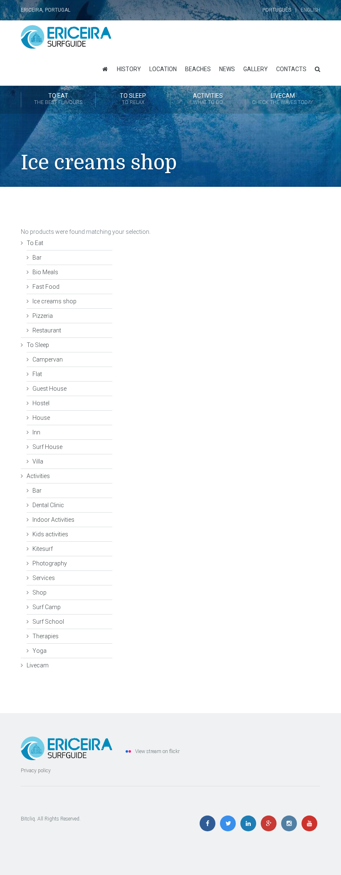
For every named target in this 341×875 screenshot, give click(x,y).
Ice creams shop (54, 301)
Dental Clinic (48, 505)
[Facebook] (209, 824)
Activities (208, 98)
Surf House (47, 447)
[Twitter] (230, 824)
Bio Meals (45, 272)
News (227, 69)
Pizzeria (42, 315)
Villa (37, 461)
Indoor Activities (53, 519)
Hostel (40, 403)
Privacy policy (36, 770)
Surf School (48, 621)
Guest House (49, 388)
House (41, 417)
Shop (39, 592)
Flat (37, 374)
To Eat (58, 98)
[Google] (270, 824)
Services (43, 578)
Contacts (291, 69)
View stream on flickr (157, 751)
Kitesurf (42, 548)
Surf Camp (46, 607)
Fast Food (45, 286)
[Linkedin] (250, 824)
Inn (36, 432)
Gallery (255, 69)
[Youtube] (310, 824)
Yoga (39, 650)
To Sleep (133, 98)
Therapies (45, 636)
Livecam (282, 98)
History (129, 69)
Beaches (198, 69)
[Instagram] (291, 824)
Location (163, 69)
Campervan (47, 359)
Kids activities (50, 534)
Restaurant (46, 330)
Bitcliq (28, 819)
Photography (49, 563)
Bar (37, 257)
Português (276, 10)
